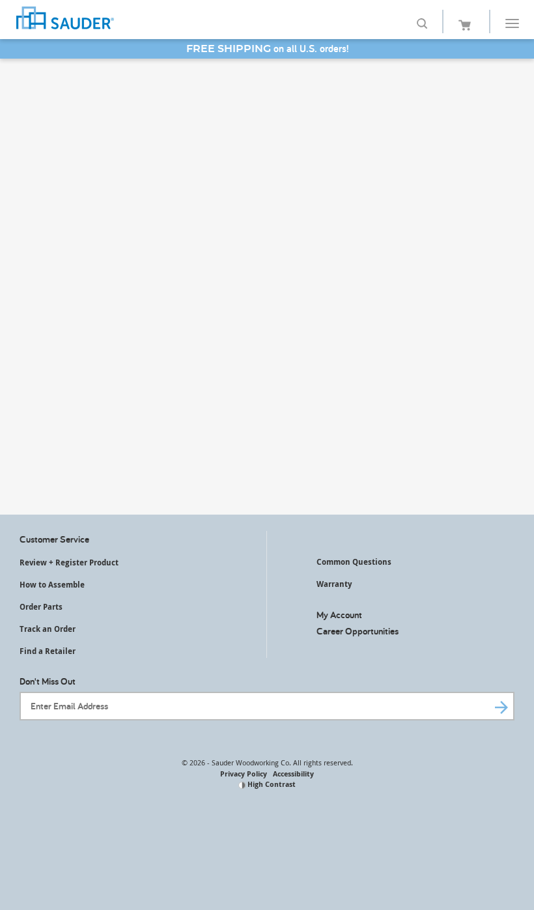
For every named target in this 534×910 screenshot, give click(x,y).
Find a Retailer (48, 651)
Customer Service (54, 539)
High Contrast (271, 784)
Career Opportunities (357, 631)
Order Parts (41, 606)
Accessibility (293, 773)
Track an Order (48, 628)
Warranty (334, 584)
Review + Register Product (69, 562)
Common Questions (353, 561)
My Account (339, 614)
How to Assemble (52, 584)
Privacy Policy (243, 773)
